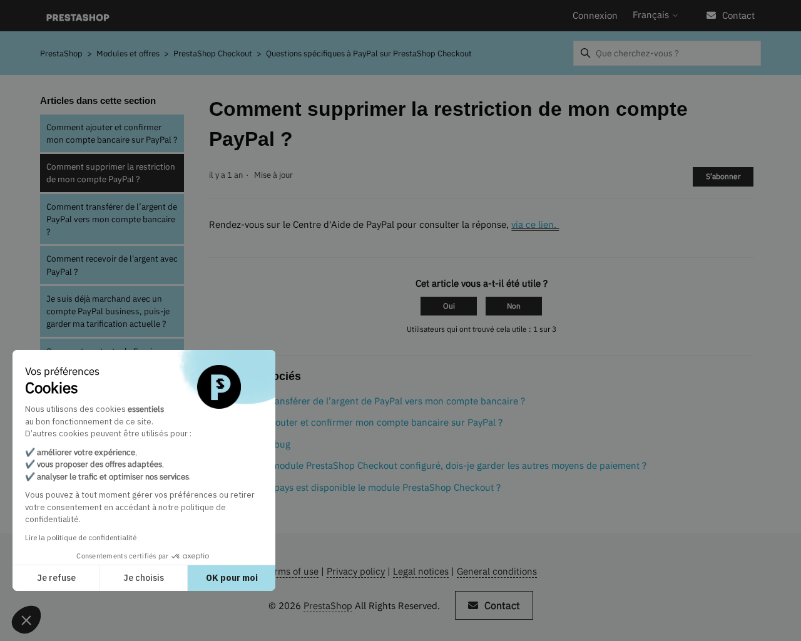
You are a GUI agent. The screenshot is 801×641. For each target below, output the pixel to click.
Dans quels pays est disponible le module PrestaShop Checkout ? (363, 487)
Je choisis (143, 577)
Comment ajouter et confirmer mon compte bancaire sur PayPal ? (111, 133)
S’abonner (723, 176)
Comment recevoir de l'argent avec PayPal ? (112, 265)
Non (514, 305)
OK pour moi (232, 577)
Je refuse (56, 577)
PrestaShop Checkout (212, 53)
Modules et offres (128, 53)
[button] (26, 620)
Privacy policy (356, 571)
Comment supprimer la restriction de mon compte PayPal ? (110, 173)
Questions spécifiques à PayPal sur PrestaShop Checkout (369, 53)
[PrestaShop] (78, 16)
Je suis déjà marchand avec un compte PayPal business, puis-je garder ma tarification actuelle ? (108, 311)
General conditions (497, 571)
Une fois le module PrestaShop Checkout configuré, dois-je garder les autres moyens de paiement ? (435, 465)
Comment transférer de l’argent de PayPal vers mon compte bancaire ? (111, 219)
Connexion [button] (595, 15)
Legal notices (421, 571)
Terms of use (291, 571)
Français (652, 14)
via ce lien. (535, 224)
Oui (449, 305)
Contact (738, 15)
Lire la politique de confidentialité (80, 537)
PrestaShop (61, 53)
